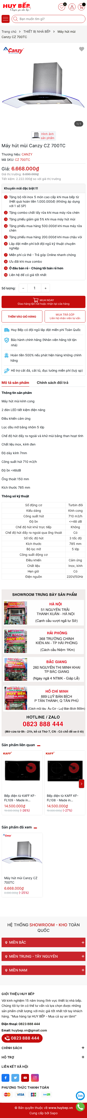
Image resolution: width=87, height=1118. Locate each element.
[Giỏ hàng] (81, 6)
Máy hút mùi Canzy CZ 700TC (20, 880)
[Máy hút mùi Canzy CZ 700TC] (22, 853)
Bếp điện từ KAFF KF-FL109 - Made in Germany (20, 798)
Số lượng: (9, 288)
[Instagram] (35, 1078)
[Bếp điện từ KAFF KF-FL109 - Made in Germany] (22, 771)
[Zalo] (80, 1095)
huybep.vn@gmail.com (29, 1030)
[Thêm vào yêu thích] (81, 49)
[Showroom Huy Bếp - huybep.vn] (16, 6)
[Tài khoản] (72, 6)
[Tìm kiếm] (16, 19)
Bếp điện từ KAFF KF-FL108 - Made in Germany (62, 798)
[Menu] (6, 19)
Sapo (54, 1113)
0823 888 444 (29, 1024)
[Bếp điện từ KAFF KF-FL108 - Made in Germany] (65, 771)
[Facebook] (5, 1078)
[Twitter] (15, 1078)
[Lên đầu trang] (80, 1084)
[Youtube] (25, 1078)
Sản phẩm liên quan (18, 745)
